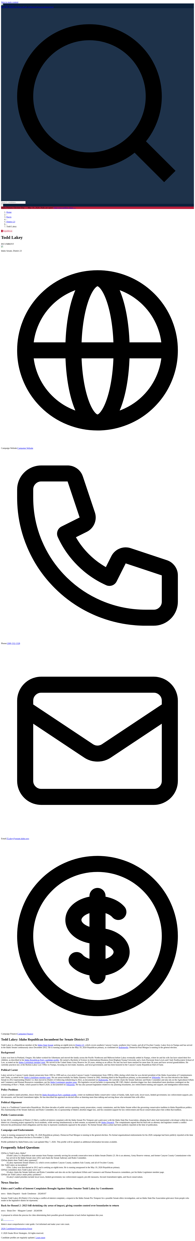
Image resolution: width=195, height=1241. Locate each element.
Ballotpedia (123, 1047)
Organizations (42, 7)
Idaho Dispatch (107, 1122)
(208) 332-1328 (13, 643)
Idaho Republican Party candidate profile (42, 1060)
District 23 (79, 1045)
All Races (19, 7)
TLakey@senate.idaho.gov (17, 838)
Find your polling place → (65, 208)
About (51, 7)
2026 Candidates (8, 1229)
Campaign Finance (25, 1034)
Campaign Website (25, 448)
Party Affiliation (30, 7)
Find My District (8, 7)
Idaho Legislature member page (32, 1062)
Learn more (40, 1238)
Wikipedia (156, 1077)
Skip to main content (9, 2)
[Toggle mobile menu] (2, 205)
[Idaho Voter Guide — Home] (7, 4)
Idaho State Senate (45, 1045)
